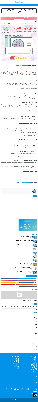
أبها (36, 306)
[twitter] (28, 278)
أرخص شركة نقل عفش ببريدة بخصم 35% (30, 300)
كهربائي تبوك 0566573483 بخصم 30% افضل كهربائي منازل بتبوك (24, 267)
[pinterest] (10, 284)
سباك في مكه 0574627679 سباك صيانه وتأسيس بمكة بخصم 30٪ (24, 240)
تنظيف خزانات (19, 317)
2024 (19, 376)
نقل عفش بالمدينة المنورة (34, 369)
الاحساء (33, 306)
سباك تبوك (17, 360)
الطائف (15, 306)
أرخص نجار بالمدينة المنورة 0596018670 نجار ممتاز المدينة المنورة (24, 255)
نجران (36, 309)
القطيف (3, 306)
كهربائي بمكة (17, 365)
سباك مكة (35, 362)
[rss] (10, 282)
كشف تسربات (19, 336)
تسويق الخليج (11, 400)
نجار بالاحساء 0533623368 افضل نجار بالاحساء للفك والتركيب (24, 271)
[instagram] (10, 280)
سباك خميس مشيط (16, 361)
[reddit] (28, 284)
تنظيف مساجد (19, 324)
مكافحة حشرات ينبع (34, 367)
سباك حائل (35, 361)
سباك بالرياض (17, 358)
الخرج (23, 306)
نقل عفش (19, 349)
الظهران (12, 306)
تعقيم (19, 314)
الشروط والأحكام (14, 399)
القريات (8, 306)
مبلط (19, 339)
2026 (19, 373)
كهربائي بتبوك (17, 364)
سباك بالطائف (35, 359)
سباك (19, 333)
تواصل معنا (2, 399)
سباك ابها (35, 358)
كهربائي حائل (35, 366)
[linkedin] (28, 282)
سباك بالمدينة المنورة (34, 360)
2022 (19, 379)
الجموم (28, 306)
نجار (19, 346)
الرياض (17, 306)
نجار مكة (18, 368)
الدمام (20, 306)
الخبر (25, 306)
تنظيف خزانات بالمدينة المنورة (33, 356)
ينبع (33, 309)
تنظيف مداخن (19, 321)
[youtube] (28, 280)
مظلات (19, 340)
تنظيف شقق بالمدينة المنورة (15, 356)
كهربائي (19, 337)
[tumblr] (28, 286)
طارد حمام (19, 334)
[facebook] (10, 278)
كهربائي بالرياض (35, 363)
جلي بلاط (19, 330)
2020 (19, 382)
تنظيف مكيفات (28, 180)
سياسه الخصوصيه (9, 399)
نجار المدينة (17, 367)
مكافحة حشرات (19, 343)
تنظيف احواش (19, 315)
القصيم (5, 306)
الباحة (30, 306)
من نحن (5, 399)
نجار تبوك (36, 368)
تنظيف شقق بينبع (35, 357)
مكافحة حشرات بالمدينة (16, 366)
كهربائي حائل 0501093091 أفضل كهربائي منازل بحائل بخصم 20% (24, 259)
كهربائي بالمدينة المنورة (16, 363)
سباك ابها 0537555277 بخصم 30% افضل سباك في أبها (25, 263)
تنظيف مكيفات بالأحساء (22, 65)
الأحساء (31, 180)
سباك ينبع (17, 362)
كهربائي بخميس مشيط (34, 365)
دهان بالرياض (17, 357)
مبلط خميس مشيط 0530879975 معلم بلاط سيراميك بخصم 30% (24, 236)
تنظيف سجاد (19, 318)
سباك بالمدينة (17, 359)
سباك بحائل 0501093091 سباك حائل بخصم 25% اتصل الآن (25, 244)
